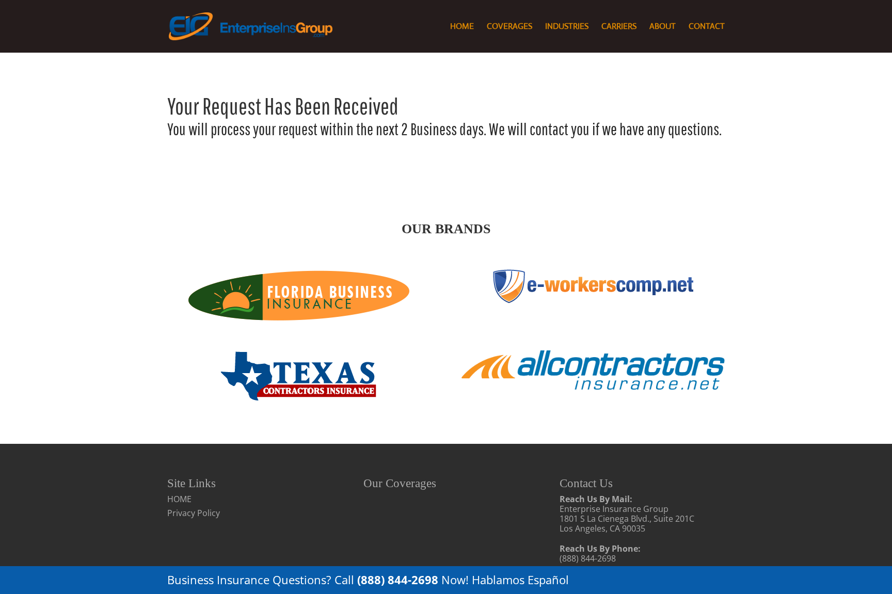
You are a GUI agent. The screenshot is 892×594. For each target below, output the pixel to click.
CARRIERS (618, 27)
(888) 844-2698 (588, 558)
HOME (462, 27)
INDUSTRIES (566, 27)
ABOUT (662, 27)
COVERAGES (509, 27)
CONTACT (707, 27)
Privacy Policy (193, 513)
